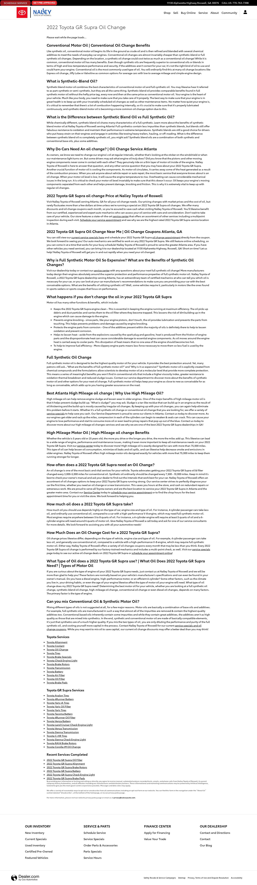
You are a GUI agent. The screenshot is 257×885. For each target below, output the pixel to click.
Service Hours (93, 857)
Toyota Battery (55, 671)
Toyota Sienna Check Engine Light (66, 739)
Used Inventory (35, 845)
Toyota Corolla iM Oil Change (64, 747)
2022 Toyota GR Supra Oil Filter (64, 760)
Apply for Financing (157, 832)
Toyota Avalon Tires (58, 695)
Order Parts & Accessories (101, 845)
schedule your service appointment (131, 492)
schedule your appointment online (152, 553)
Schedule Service (95, 832)
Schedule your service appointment (100, 220)
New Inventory (34, 832)
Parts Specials (93, 851)
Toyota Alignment (57, 642)
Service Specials (94, 839)
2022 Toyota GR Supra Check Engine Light (71, 774)
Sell (175, 12)
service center (121, 216)
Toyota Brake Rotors (58, 664)
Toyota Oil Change (57, 649)
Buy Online (188, 12)
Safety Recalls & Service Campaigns (160, 877)
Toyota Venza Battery (59, 721)
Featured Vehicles (36, 857)
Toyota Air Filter (56, 675)
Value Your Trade (155, 839)
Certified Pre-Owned (38, 851)
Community (229, 12)
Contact (205, 839)
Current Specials (36, 839)
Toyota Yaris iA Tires (58, 702)
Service (203, 12)
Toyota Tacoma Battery (60, 713)
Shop (167, 12)
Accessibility (236, 877)
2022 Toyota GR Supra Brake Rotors (67, 767)
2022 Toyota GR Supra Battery (64, 771)
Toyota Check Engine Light (62, 660)
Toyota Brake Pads (57, 682)
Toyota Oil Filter (56, 679)
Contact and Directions (215, 832)
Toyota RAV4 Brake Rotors (61, 743)
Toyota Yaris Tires (56, 710)
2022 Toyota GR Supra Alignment (66, 763)
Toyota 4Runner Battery (60, 699)
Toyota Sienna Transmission (63, 732)
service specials (56, 413)
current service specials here (87, 237)
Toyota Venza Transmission (62, 728)
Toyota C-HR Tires (57, 735)
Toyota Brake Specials (59, 657)
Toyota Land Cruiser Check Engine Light (69, 724)
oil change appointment (166, 237)
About (214, 12)
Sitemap (181, 877)
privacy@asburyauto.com (124, 797)
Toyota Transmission (58, 668)
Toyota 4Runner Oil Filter (61, 717)
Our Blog (206, 845)
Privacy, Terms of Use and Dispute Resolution (208, 877)
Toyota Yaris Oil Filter (59, 706)
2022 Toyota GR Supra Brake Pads (66, 778)
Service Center (92, 492)
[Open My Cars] (244, 13)
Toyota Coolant (55, 645)
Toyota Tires (53, 653)
